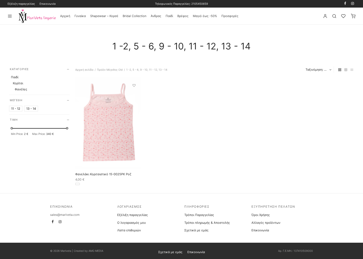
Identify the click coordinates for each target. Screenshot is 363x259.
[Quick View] (134, 102)
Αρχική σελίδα (84, 69)
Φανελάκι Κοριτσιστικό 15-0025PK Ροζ (103, 174)
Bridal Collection (134, 16)
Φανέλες (21, 89)
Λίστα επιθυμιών (129, 230)
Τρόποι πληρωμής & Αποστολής (207, 223)
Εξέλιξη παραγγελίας (21, 3)
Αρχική (65, 16)
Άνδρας (156, 16)
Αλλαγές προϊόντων (265, 223)
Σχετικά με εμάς (196, 230)
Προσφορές (229, 16)
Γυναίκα (80, 16)
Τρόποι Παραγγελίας (199, 215)
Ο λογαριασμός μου (131, 223)
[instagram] (352, 3)
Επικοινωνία (48, 3)
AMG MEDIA (95, 250)
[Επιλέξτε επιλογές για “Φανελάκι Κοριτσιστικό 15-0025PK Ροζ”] (134, 94)
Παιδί (169, 16)
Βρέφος (182, 16)
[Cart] (353, 16)
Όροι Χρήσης (260, 215)
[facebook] (345, 3)
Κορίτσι (18, 83)
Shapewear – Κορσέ (104, 16)
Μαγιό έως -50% (205, 16)
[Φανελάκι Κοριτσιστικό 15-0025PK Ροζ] (108, 123)
